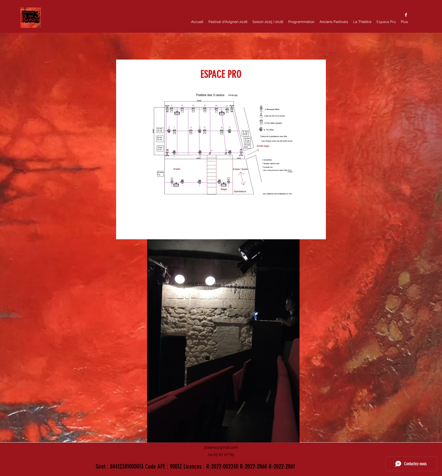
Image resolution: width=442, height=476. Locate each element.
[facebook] (405, 14)
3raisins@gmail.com (221, 447)
